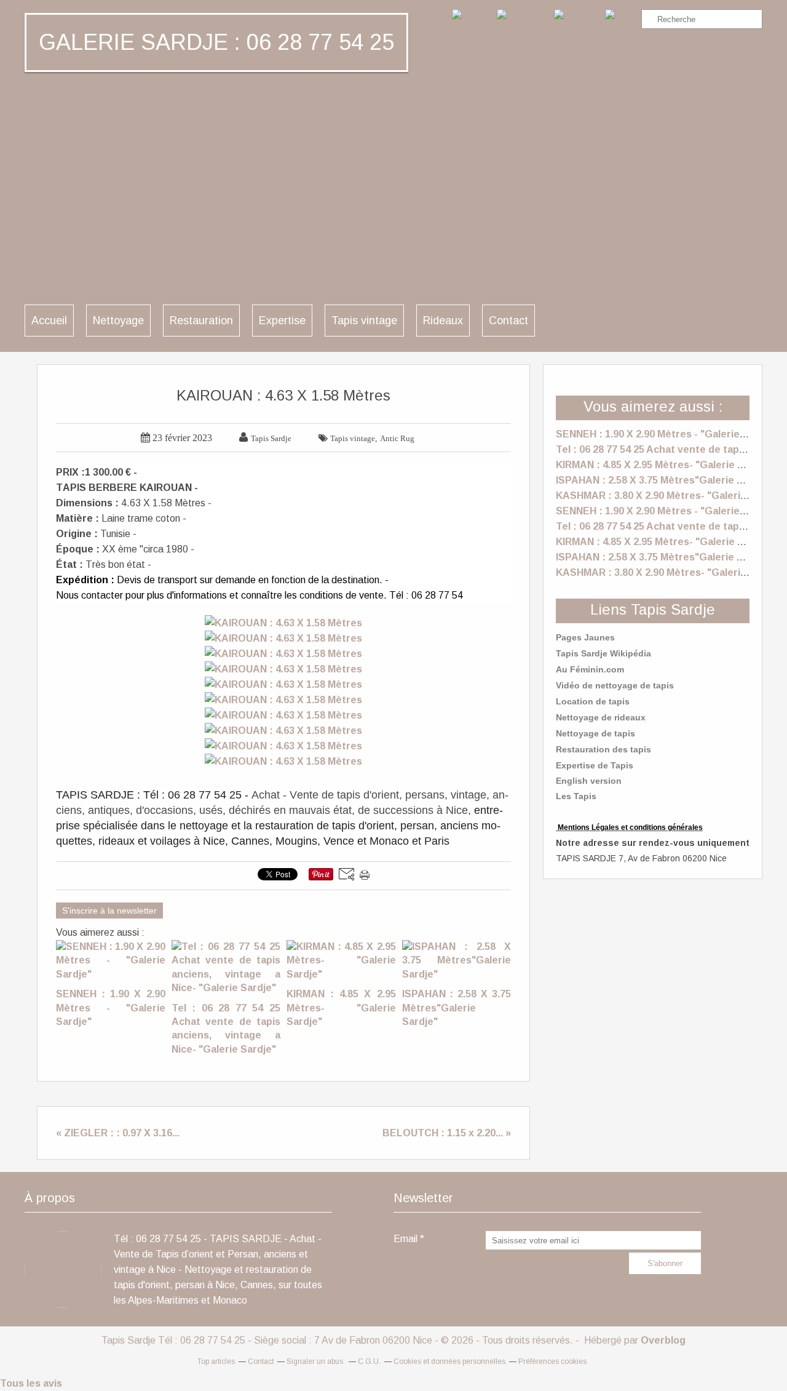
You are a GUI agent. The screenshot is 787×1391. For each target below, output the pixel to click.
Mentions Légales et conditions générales (630, 827)
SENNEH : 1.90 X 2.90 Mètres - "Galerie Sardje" (667, 434)
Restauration (201, 320)
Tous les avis (31, 1383)
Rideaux (443, 320)
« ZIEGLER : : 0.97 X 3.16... (118, 1133)
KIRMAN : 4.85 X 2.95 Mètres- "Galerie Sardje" (664, 465)
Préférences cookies (552, 1361)
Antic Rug (397, 438)
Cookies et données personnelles (449, 1361)
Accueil (49, 320)
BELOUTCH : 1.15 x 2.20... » (446, 1133)
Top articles (216, 1361)
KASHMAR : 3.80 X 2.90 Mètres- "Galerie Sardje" (670, 495)
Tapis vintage (364, 320)
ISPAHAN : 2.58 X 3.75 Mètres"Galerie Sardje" (664, 480)
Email (405, 1239)
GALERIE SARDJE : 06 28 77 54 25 (216, 42)
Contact (508, 320)
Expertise (282, 320)
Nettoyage (118, 320)
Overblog (663, 1340)
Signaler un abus (316, 1361)
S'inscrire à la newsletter (109, 910)
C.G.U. (369, 1361)
